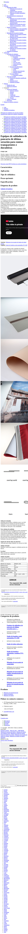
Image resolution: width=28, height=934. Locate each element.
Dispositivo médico (18, 75)
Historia (12, 92)
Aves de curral (16, 62)
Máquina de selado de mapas (18, 733)
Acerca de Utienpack (12, 89)
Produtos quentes (5, 730)
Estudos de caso (11, 85)
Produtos (6, 6)
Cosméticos (16, 68)
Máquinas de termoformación (11, 692)
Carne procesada (17, 64)
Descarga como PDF (6, 164)
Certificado (12, 95)
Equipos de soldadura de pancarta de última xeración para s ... (15, 627)
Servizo (12, 97)
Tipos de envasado (11, 76)
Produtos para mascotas (19, 71)
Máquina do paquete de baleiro (8, 732)
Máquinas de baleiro (9, 695)
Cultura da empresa (14, 96)
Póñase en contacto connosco (11, 102)
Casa (5, 4)
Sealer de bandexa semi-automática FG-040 (16, 245)
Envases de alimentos (15, 55)
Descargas (9, 100)
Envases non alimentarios (16, 66)
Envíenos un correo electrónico (18, 164)
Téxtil (14, 69)
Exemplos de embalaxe (12, 54)
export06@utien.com (9, 711)
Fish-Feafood (16, 59)
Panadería (15, 57)
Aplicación (6, 52)
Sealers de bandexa (11, 27)
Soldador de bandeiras (12, 51)
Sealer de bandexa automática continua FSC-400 (15, 653)
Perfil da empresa (14, 90)
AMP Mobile (21, 730)
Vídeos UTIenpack (11, 99)
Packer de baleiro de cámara (7, 734)
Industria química (17, 72)
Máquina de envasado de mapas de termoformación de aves (15, 684)
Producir (15, 65)
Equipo (12, 93)
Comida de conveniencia (19, 58)
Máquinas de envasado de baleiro (15, 33)
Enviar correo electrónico (7, 740)
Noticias (6, 83)
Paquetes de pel (14, 81)
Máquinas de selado (12, 7)
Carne (14, 61)
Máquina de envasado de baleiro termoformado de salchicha (15, 673)
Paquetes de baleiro (14, 82)
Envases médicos (14, 73)
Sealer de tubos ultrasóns (16, 11)
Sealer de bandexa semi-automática (18, 28)
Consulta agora (4, 718)
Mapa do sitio (13, 730)
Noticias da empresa (12, 86)
